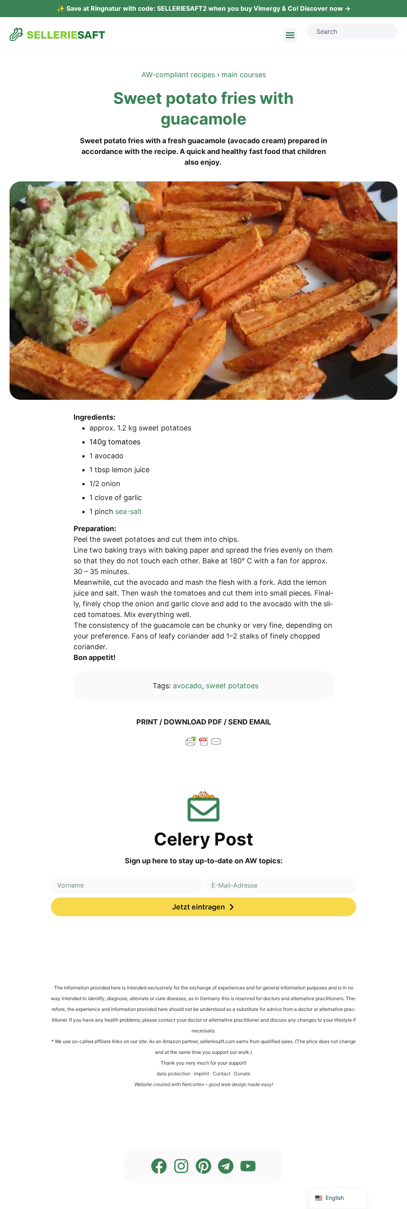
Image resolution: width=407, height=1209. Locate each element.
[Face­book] (159, 1166)
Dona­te (242, 1074)
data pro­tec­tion (173, 1074)
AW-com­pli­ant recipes (178, 74)
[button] (290, 35)
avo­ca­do (187, 685)
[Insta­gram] (181, 1166)
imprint (201, 1074)
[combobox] (352, 31)
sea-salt (128, 511)
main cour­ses (243, 74)
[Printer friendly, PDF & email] (203, 745)
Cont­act (222, 1074)
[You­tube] (248, 1166)
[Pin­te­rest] (203, 1166)
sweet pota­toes (232, 685)
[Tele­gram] (226, 1166)
